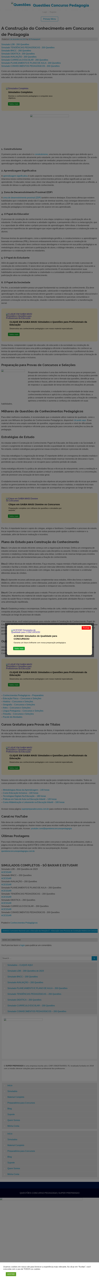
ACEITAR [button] (11, 1274)
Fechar (86, 628)
